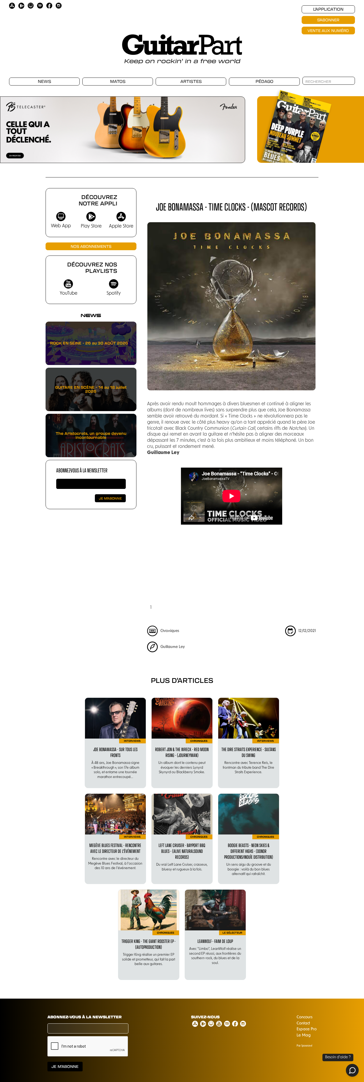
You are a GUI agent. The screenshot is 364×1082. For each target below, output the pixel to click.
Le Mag (304, 1036)
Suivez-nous (205, 1017)
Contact (303, 1024)
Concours (305, 1017)
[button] (157, 572)
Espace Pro (307, 1029)
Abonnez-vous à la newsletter (81, 470)
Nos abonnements (91, 246)
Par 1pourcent (304, 1045)
